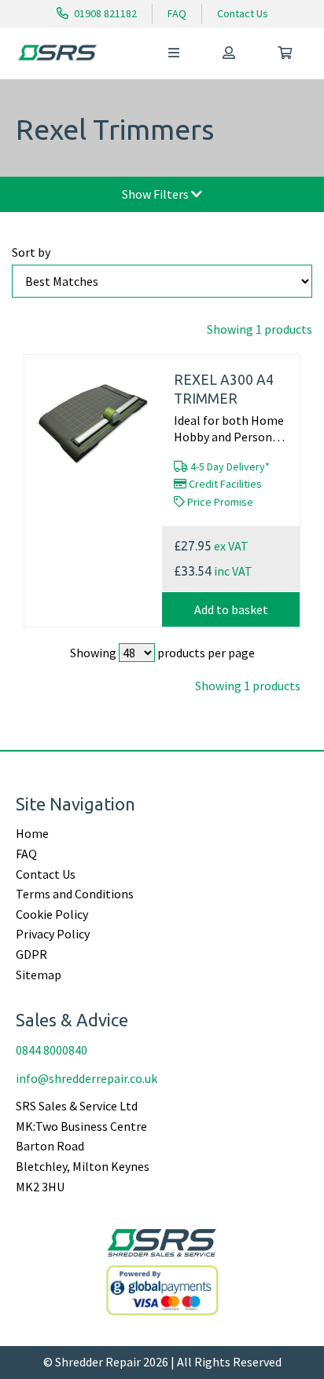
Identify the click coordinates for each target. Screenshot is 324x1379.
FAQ (177, 13)
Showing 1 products (259, 329)
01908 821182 (104, 13)
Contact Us (242, 13)
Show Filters (156, 194)
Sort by (31, 252)
